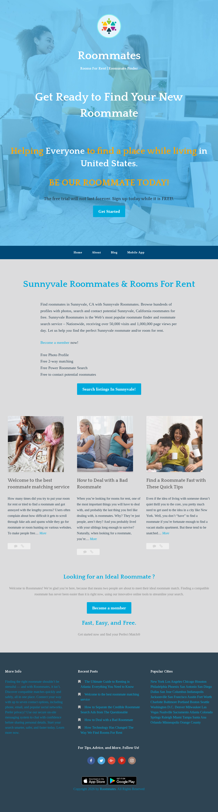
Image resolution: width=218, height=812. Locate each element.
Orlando (156, 722)
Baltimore (170, 702)
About (96, 252)
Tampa (187, 717)
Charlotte (157, 702)
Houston (201, 681)
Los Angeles (173, 681)
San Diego (205, 686)
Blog (114, 252)
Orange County (190, 722)
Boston (194, 702)
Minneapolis (170, 722)
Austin (191, 697)
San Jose (166, 692)
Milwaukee (193, 707)
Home (78, 252)
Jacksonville (159, 697)
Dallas (155, 692)
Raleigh (167, 717)
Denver (180, 707)
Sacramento (181, 712)
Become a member (54, 342)
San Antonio (188, 686)
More (42, 533)
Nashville (165, 712)
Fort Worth (204, 697)
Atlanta (194, 712)
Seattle (204, 702)
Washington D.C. (162, 707)
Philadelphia (159, 686)
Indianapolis (195, 692)
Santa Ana (199, 717)
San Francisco (177, 697)
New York (157, 681)
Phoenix (173, 686)
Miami (177, 717)
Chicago (188, 681)
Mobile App (136, 252)
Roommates (109, 55)
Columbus (179, 692)
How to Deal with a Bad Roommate (109, 720)
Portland (183, 702)
